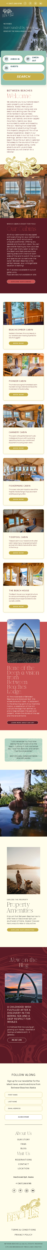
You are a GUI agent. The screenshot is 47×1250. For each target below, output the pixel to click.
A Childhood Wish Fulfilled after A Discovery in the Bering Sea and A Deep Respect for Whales (19, 1014)
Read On (17, 1040)
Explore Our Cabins (21, 282)
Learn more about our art (22, 723)
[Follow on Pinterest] (30, 3)
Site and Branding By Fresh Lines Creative (23, 1247)
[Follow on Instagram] (35, 3)
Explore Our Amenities (22, 930)
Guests (14, 66)
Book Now (18, 343)
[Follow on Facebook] (25, 3)
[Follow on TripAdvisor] (40, 3)
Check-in (14, 59)
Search (23, 77)
